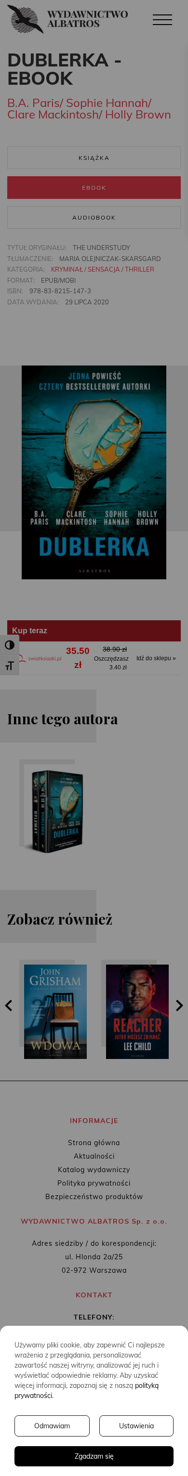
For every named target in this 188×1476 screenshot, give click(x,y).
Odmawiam (52, 1426)
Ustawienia (136, 1426)
